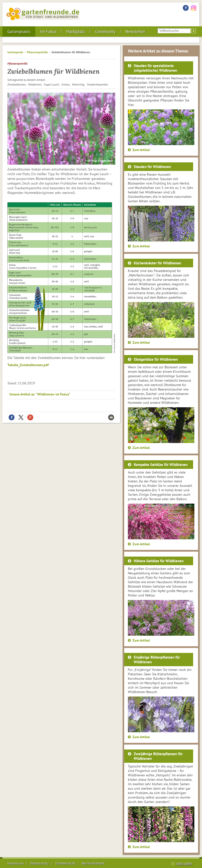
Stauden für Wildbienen (152, 166)
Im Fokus (48, 31)
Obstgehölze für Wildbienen (156, 359)
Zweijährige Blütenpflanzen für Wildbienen (158, 756)
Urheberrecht (65, 863)
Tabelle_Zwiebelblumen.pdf (28, 365)
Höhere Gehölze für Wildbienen (159, 561)
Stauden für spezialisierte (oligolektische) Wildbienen (155, 68)
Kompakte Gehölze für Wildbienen (160, 464)
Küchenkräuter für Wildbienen (157, 263)
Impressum (15, 863)
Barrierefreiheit (93, 863)
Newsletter (135, 31)
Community (105, 31)
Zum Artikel (141, 150)
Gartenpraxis (18, 31)
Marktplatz (75, 31)
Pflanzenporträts (37, 52)
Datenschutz (39, 863)
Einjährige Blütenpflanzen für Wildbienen (157, 659)
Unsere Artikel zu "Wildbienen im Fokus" (39, 394)
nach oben (184, 863)
